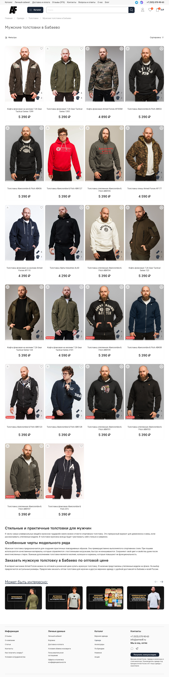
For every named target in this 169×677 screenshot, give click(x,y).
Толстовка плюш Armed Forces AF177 (144, 188)
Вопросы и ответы (86, 2)
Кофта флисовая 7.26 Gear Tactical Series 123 (144, 269)
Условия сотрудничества (15, 657)
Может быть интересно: (26, 581)
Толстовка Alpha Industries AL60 (64, 268)
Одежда (20, 18)
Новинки (98, 653)
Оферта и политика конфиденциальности (57, 661)
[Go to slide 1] (10, 100)
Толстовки (33, 18)
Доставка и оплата (41, 2)
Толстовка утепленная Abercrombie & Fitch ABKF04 (104, 269)
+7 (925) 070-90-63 (140, 636)
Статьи (8, 644)
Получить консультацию (145, 655)
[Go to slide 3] (29, 100)
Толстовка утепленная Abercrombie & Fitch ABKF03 (145, 428)
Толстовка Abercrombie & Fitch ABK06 (24, 188)
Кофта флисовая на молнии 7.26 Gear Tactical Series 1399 (24, 110)
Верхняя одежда (101, 636)
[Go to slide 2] (20, 100)
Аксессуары (99, 644)
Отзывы (8, 636)
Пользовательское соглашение (55, 654)
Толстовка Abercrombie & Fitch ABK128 (64, 427)
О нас (100, 2)
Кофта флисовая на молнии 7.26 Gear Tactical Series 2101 (64, 348)
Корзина (51, 640)
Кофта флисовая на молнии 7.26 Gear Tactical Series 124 (24, 348)
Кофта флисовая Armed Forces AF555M (104, 109)
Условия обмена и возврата (59, 649)
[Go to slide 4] (39, 100)
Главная (8, 18)
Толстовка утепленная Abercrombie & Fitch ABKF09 (104, 348)
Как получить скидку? (14, 653)
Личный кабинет (22, 2)
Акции (97, 657)
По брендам (99, 649)
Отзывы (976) (58, 2)
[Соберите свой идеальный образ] (48, 49)
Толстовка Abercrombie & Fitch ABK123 (24, 427)
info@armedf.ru (138, 639)
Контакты (71, 2)
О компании (10, 640)
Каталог (8, 2)
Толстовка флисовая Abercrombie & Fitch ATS (64, 507)
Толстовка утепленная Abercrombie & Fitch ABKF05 (104, 189)
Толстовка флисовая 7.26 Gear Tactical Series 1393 (64, 110)
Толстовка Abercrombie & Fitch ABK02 (144, 109)
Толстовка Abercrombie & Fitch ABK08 (144, 347)
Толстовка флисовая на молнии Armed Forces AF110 (24, 269)
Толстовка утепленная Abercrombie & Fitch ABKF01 (104, 428)
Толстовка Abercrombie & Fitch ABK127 (64, 188)
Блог (107, 2)
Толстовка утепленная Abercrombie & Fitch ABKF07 (24, 507)
